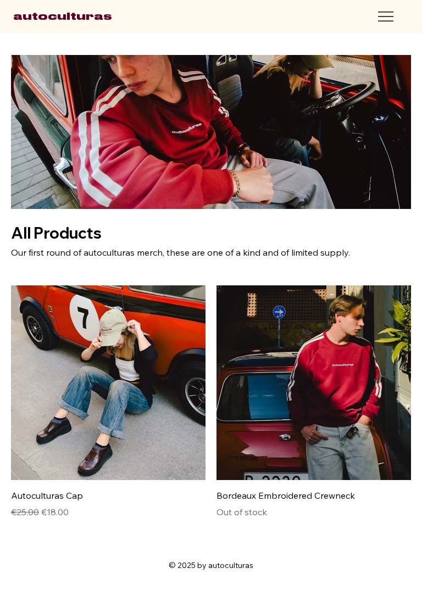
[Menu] (386, 16)
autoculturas (62, 16)
